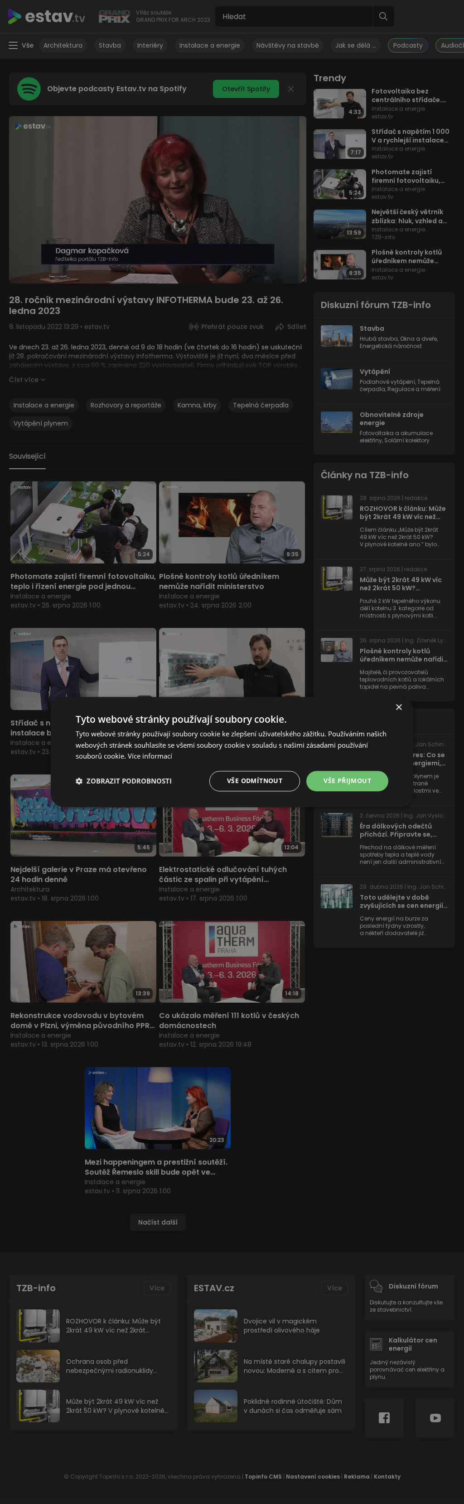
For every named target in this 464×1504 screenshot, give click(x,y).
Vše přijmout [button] (347, 780)
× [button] (398, 707)
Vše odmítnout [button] (254, 780)
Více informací (150, 756)
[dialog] (232, 752)
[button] (124, 781)
